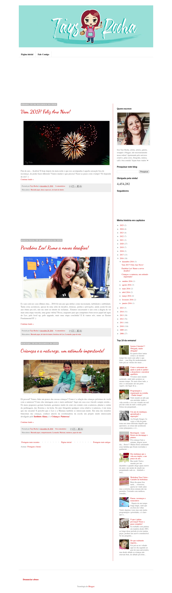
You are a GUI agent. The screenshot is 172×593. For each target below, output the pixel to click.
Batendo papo (35, 190)
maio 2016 (126, 288)
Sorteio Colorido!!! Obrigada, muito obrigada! (137, 348)
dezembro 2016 (128, 261)
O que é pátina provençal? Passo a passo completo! (137, 521)
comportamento (46, 432)
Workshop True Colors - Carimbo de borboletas (139, 478)
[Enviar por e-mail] (70, 186)
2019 (122, 247)
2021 (122, 240)
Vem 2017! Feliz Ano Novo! (45, 112)
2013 (122, 315)
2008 (122, 333)
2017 (122, 254)
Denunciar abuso (31, 579)
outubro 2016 (127, 281)
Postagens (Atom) (34, 446)
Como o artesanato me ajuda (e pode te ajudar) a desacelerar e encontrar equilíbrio (139, 370)
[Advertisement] (86, 80)
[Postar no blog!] (73, 186)
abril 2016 (126, 292)
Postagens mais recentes (30, 442)
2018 (122, 251)
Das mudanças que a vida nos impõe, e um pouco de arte (138, 456)
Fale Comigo (43, 54)
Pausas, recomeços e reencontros (138, 499)
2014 (122, 311)
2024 (122, 229)
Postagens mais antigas (101, 442)
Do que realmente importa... (137, 541)
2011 (122, 322)
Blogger (91, 586)
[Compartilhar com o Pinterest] (80, 186)
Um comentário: (61, 429)
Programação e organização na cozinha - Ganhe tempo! (139, 392)
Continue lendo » (27, 179)
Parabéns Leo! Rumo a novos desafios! (55, 248)
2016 (122, 258)
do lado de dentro (58, 190)
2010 (122, 326)
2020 (122, 243)
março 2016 (127, 296)
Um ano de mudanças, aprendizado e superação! (138, 414)
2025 (122, 225)
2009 (122, 330)
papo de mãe (76, 334)
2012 (122, 319)
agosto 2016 (127, 285)
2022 (122, 236)
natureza (69, 432)
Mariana (62, 432)
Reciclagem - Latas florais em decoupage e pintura (139, 435)
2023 (122, 232)
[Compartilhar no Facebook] (78, 186)
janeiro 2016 (127, 303)
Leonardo (68, 334)
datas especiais (46, 190)
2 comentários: (60, 186)
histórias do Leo (58, 334)
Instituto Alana (40, 416)
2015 (122, 308)
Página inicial (27, 54)
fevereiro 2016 (128, 299)
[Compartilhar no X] (75, 186)
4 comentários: (60, 331)
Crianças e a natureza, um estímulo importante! (62, 351)
